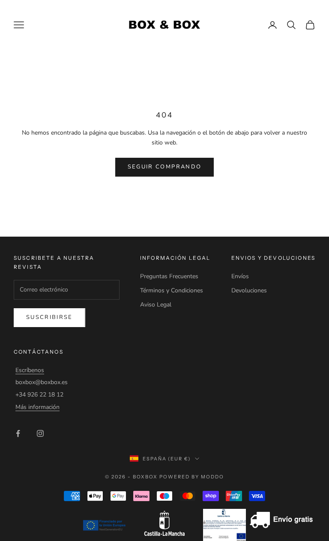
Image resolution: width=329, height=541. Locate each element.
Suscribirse (49, 317)
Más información (37, 407)
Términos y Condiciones (171, 290)
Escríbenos (29, 370)
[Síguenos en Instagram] (40, 433)
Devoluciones (249, 290)
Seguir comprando (164, 167)
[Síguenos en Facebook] (18, 433)
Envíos (240, 276)
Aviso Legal (155, 305)
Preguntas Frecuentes (169, 276)
